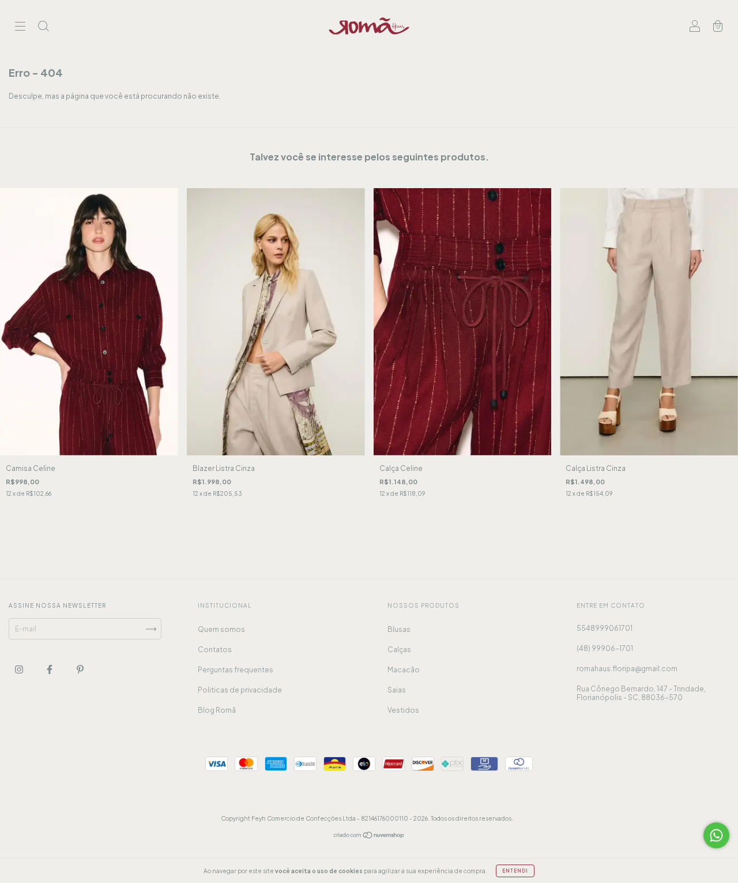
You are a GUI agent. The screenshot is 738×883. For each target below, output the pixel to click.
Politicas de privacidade (240, 690)
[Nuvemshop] (369, 836)
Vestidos (403, 710)
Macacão (403, 669)
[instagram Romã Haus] (20, 669)
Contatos (215, 649)
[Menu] (20, 27)
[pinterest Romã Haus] (80, 669)
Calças (399, 649)
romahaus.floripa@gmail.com (627, 668)
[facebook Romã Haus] (50, 669)
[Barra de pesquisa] (43, 27)
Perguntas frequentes (235, 669)
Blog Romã (217, 710)
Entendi (515, 871)
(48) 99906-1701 (605, 648)
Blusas (399, 629)
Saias (396, 690)
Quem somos (221, 629)
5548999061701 (604, 628)
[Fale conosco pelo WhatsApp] (716, 835)
